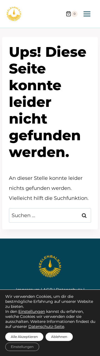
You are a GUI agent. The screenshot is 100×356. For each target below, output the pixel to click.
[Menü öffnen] (86, 13)
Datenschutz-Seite (46, 326)
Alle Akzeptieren (24, 337)
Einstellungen (31, 311)
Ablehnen (59, 337)
